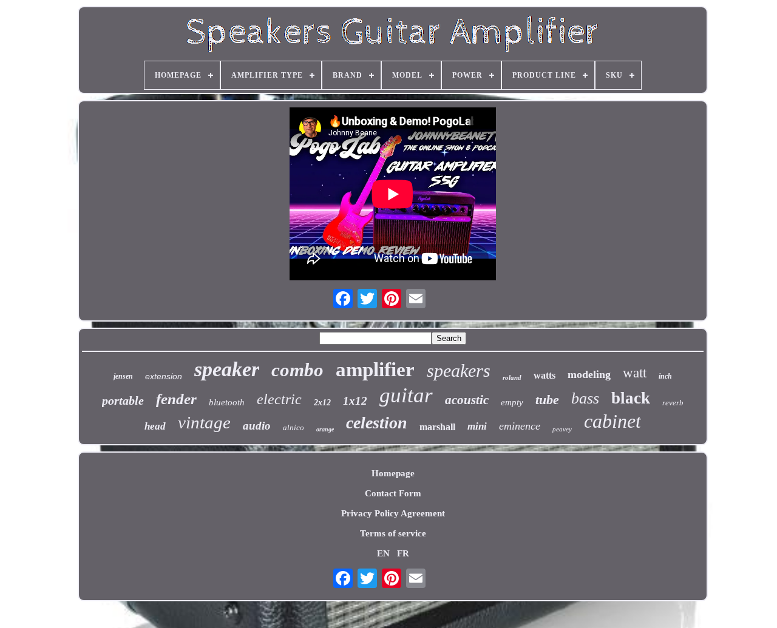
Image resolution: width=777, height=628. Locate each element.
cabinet (612, 421)
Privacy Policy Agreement (393, 513)
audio (257, 425)
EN (383, 553)
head (155, 426)
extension (163, 376)
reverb (673, 402)
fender (176, 399)
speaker (226, 369)
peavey (562, 429)
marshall (437, 427)
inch (665, 376)
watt (634, 372)
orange (325, 429)
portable (123, 400)
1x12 (355, 400)
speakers (458, 370)
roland (512, 377)
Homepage (393, 473)
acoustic (467, 400)
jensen (123, 376)
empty (512, 402)
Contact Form (393, 493)
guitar (406, 395)
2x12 (322, 402)
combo (297, 369)
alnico (293, 427)
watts (544, 375)
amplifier (375, 369)
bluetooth (227, 402)
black (630, 398)
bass (585, 398)
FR (403, 553)
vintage (204, 422)
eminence (519, 426)
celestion (376, 422)
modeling (589, 374)
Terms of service (393, 533)
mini (477, 426)
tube (547, 399)
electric (279, 399)
